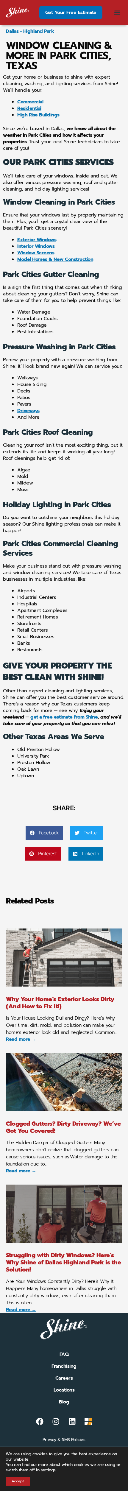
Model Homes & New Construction (55, 259)
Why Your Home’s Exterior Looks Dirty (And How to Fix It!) (60, 1003)
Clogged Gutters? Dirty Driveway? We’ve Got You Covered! (63, 1127)
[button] (117, 13)
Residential (29, 108)
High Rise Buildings (38, 115)
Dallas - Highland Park (30, 31)
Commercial (30, 101)
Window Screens (35, 252)
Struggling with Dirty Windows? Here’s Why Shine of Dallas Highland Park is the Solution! (63, 1262)
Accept (18, 1481)
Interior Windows (35, 246)
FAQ (64, 1354)
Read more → (21, 1039)
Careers (64, 1378)
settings (48, 1470)
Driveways (28, 410)
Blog (64, 1402)
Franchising (64, 1366)
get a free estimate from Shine (64, 717)
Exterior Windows (36, 239)
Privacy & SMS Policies (64, 1440)
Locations (64, 1390)
